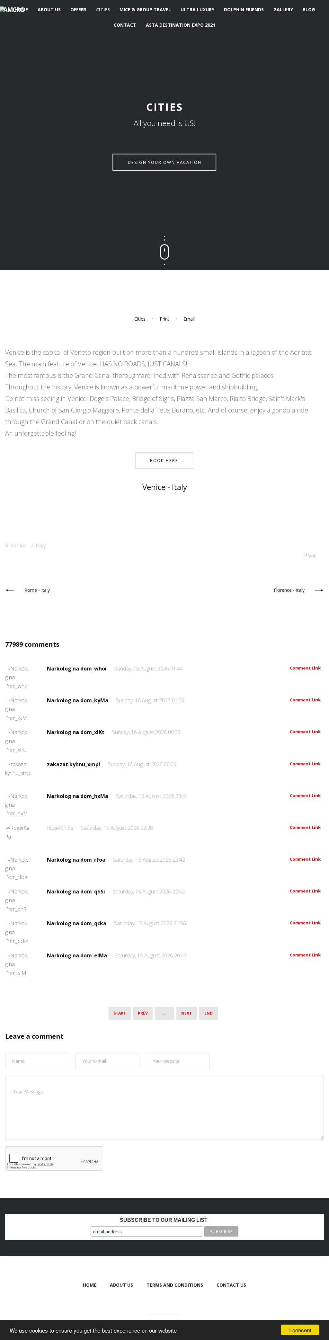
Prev (143, 1013)
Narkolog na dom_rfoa (77, 859)
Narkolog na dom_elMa (77, 955)
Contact (125, 25)
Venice (18, 545)
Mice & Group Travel (145, 9)
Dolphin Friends (244, 9)
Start (119, 1013)
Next (186, 1013)
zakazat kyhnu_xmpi (74, 764)
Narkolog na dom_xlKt (76, 732)
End (208, 1013)
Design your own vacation (164, 162)
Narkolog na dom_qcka (77, 923)
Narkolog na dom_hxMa (78, 796)
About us (49, 9)
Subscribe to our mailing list (164, 1220)
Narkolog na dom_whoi (77, 668)
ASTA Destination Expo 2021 (180, 25)
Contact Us (231, 1285)
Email (189, 319)
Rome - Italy (37, 590)
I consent (300, 1330)
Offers (78, 9)
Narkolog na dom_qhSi (76, 891)
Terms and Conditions (175, 1285)
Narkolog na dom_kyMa (78, 700)
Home (21, 9)
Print (164, 319)
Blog (309, 9)
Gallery (283, 9)
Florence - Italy (289, 590)
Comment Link (305, 668)
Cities (103, 9)
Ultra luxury (197, 9)
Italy (41, 545)
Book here (164, 460)
